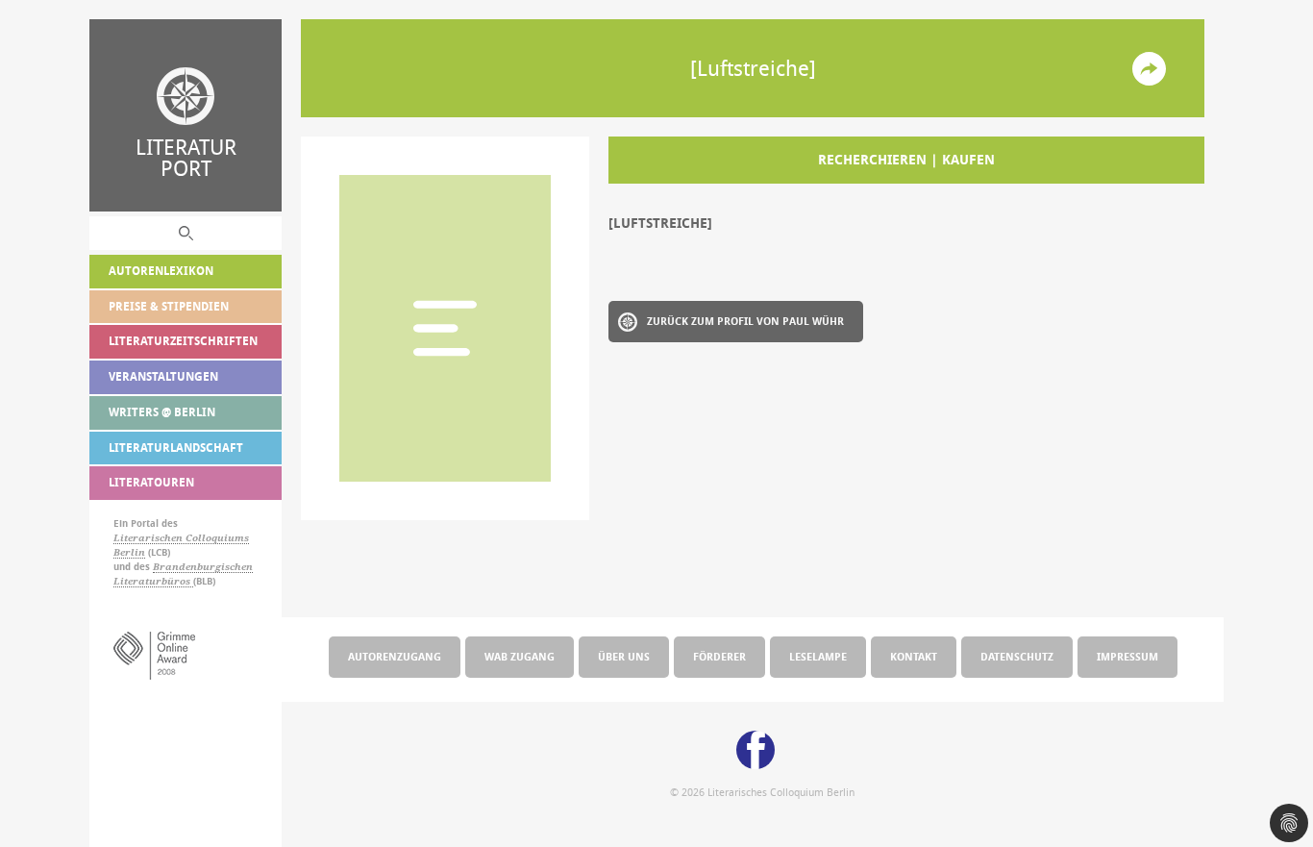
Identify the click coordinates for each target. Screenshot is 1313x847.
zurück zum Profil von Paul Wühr (745, 320)
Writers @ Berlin (162, 412)
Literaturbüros (153, 581)
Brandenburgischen (203, 566)
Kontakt (913, 656)
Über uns (624, 656)
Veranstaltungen (163, 376)
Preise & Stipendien (169, 306)
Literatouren (151, 482)
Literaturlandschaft (176, 447)
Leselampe (818, 656)
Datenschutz (1016, 656)
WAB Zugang (519, 656)
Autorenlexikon (161, 270)
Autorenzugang (394, 656)
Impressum (1127, 656)
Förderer (719, 656)
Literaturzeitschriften (183, 341)
